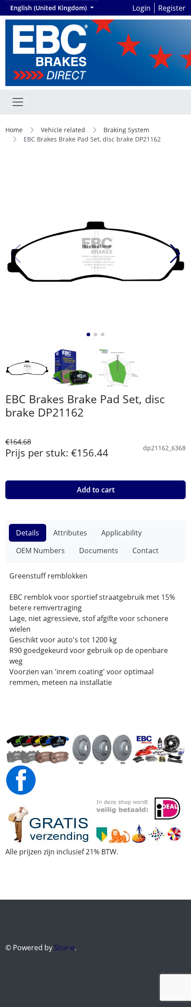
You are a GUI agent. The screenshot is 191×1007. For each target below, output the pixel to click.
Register (172, 8)
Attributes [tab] (70, 533)
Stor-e (64, 947)
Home (14, 130)
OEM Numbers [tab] (40, 550)
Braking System (126, 130)
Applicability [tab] (121, 533)
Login (141, 8)
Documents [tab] (98, 550)
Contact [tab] (145, 550)
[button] (88, 334)
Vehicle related (63, 130)
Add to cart (96, 490)
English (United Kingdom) (49, 8)
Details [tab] (27, 533)
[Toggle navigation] (17, 102)
